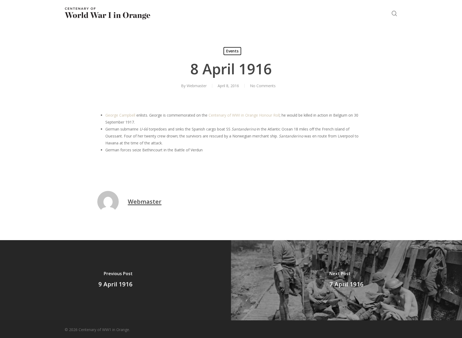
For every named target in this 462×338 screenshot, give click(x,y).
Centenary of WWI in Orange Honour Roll (244, 115)
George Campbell (120, 115)
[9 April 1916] (115, 280)
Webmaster (197, 85)
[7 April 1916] (346, 280)
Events (232, 50)
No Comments (263, 85)
